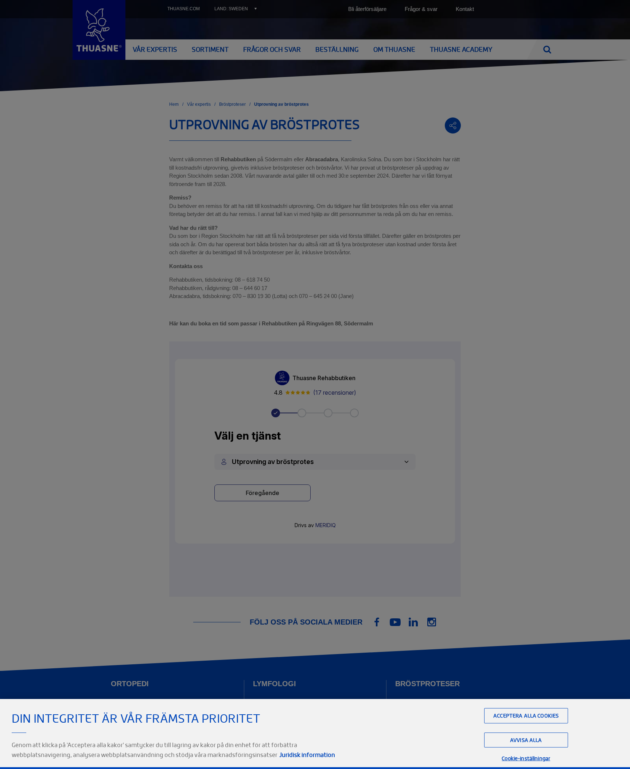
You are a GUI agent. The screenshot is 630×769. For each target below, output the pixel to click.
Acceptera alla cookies (526, 715)
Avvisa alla (526, 740)
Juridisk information (307, 755)
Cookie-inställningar (526, 758)
